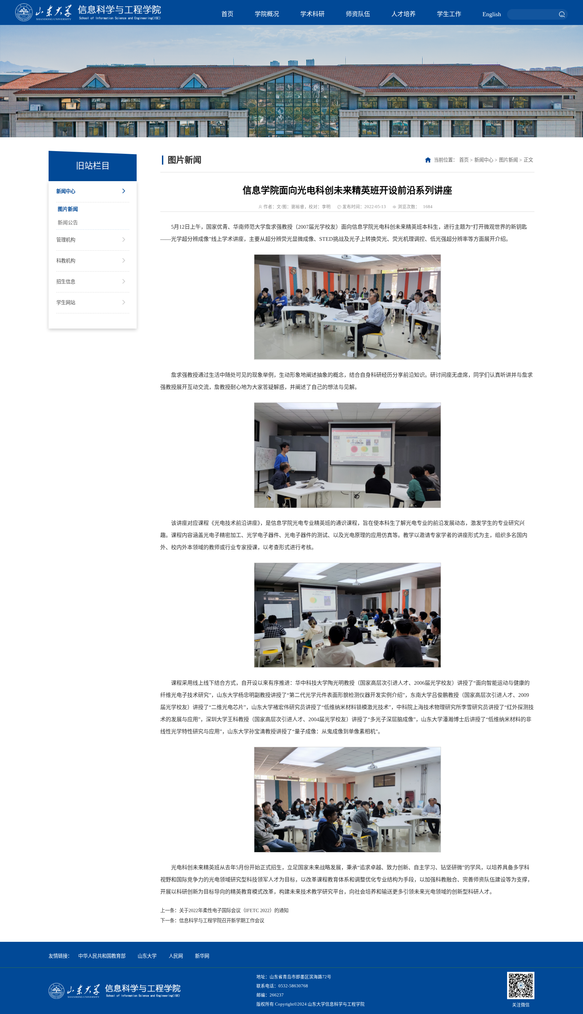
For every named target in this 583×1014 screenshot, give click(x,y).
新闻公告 (68, 222)
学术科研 (312, 14)
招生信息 (65, 281)
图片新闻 (68, 209)
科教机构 (65, 260)
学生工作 (449, 14)
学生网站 (65, 302)
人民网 (176, 956)
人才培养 (403, 14)
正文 (528, 160)
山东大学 (147, 956)
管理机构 (65, 240)
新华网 (202, 956)
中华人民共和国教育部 (102, 956)
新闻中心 (65, 191)
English (491, 14)
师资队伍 (358, 14)
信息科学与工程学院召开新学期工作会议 (221, 920)
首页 (227, 14)
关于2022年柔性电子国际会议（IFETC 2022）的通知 (233, 910)
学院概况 (267, 14)
